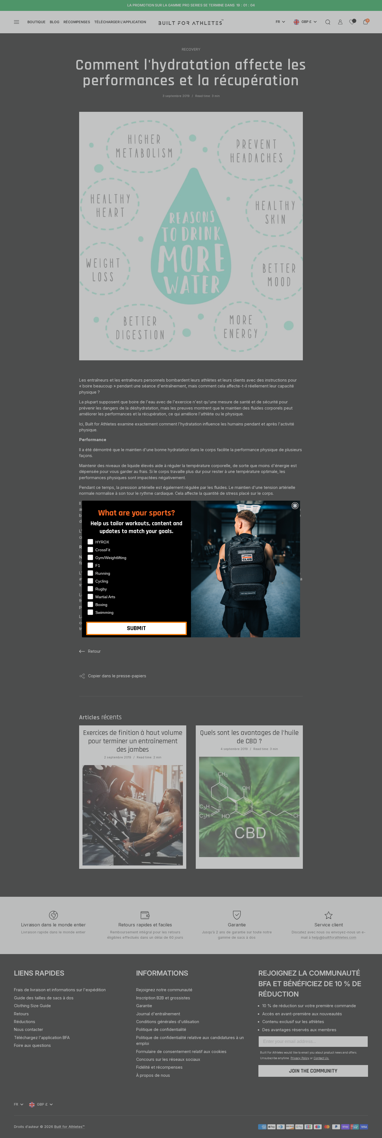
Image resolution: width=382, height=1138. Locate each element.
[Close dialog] (295, 505)
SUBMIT (136, 628)
